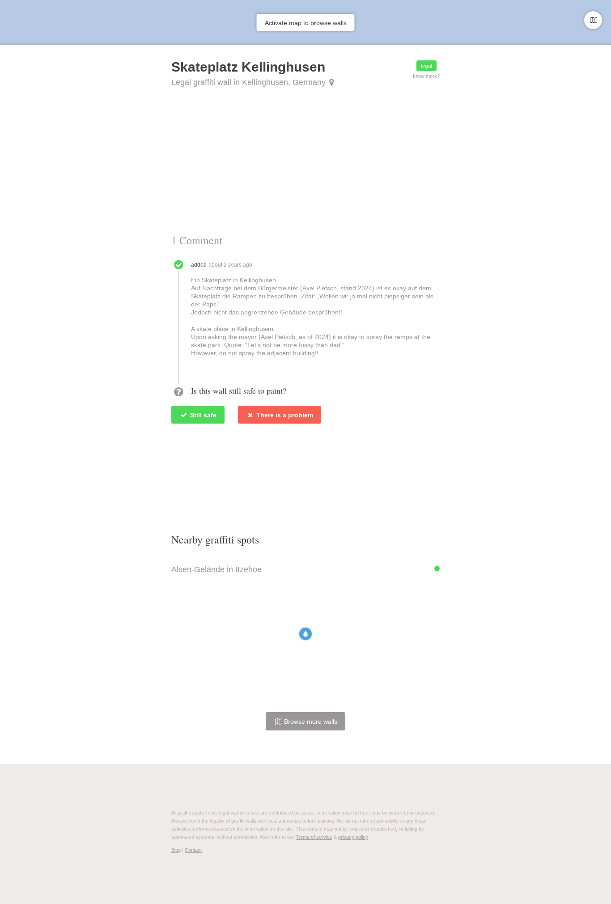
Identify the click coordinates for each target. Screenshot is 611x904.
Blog (176, 850)
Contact (193, 850)
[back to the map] (593, 20)
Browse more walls (309, 721)
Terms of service (314, 837)
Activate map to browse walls (306, 22)
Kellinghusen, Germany (284, 82)
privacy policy (353, 837)
